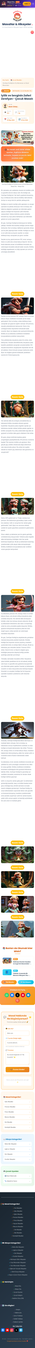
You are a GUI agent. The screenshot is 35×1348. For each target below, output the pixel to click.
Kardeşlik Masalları (17, 1236)
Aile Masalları (17, 1233)
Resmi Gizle (17, 294)
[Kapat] (33, 4)
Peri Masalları (17, 1208)
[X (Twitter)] (16, 1330)
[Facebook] (3, 1330)
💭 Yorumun (10, 1050)
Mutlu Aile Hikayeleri (17, 1247)
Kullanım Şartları (17, 1322)
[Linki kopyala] (17, 1000)
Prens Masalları (18, 1220)
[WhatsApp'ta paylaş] (7, 995)
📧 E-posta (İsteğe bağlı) (13, 1038)
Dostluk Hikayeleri (17, 1256)
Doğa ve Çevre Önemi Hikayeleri (17, 1275)
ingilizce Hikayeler (17, 1250)
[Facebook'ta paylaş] (12, 995)
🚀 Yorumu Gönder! (17, 1069)
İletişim (17, 1309)
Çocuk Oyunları (17, 1292)
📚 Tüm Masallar (9, 982)
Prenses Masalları (17, 1217)
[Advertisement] (17, 60)
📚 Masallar (5, 91)
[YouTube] (7, 1330)
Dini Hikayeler (17, 1253)
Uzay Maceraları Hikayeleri (17, 1262)
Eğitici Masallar (17, 1214)
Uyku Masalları (17, 1211)
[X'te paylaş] (17, 995)
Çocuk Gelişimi (17, 1295)
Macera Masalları (17, 1226)
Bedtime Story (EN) (17, 1298)
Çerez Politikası (17, 1316)
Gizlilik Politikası (17, 1319)
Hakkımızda (17, 1313)
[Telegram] (21, 1330)
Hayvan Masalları (17, 1223)
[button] (32, 32)
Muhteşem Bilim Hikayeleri (17, 1259)
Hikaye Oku (17, 1289)
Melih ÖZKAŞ (14, 107)
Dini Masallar (17, 1230)
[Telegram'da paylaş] (28, 995)
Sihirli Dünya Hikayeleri (17, 1272)
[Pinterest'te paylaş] (23, 995)
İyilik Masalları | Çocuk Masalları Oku (22, 91)
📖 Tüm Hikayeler (26, 982)
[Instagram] (12, 1330)
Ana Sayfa (6, 80)
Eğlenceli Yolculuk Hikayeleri (17, 1268)
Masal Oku (17, 1286)
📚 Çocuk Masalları (16, 80)
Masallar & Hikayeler (17, 24)
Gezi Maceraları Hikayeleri (17, 1265)
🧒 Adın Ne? (10, 1029)
